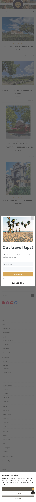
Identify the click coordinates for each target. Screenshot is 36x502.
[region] (18, 487)
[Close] (32, 218)
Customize (18, 493)
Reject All (18, 498)
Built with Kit (18, 283)
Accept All (18, 489)
